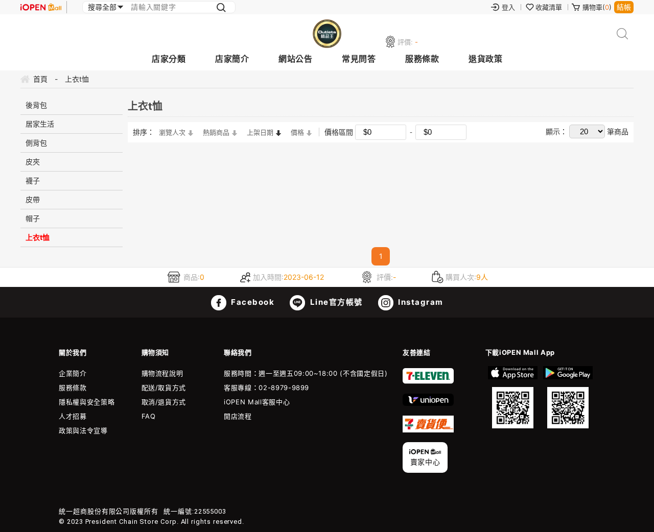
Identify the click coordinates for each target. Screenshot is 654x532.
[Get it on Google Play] (567, 397)
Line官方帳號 (335, 302)
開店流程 (238, 416)
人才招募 (73, 416)
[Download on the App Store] (513, 397)
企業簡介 (73, 373)
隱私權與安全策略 (86, 402)
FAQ (149, 416)
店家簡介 (232, 59)
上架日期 (260, 132)
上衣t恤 (38, 237)
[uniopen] (428, 403)
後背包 (36, 105)
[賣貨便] (428, 430)
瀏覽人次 (172, 132)
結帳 (624, 7)
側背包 (36, 142)
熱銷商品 (216, 132)
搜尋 (622, 34)
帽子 (33, 218)
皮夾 (33, 161)
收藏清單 (548, 7)
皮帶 (33, 199)
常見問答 (359, 59)
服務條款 (422, 59)
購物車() (597, 7)
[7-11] (428, 381)
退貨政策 (485, 59)
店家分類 (168, 59)
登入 (508, 7)
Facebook (252, 302)
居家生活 (40, 123)
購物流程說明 (162, 373)
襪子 (33, 180)
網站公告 (295, 59)
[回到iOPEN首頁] (40, 7)
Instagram (419, 302)
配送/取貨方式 (164, 387)
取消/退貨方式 (164, 402)
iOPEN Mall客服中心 (257, 402)
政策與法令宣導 (83, 430)
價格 (297, 132)
